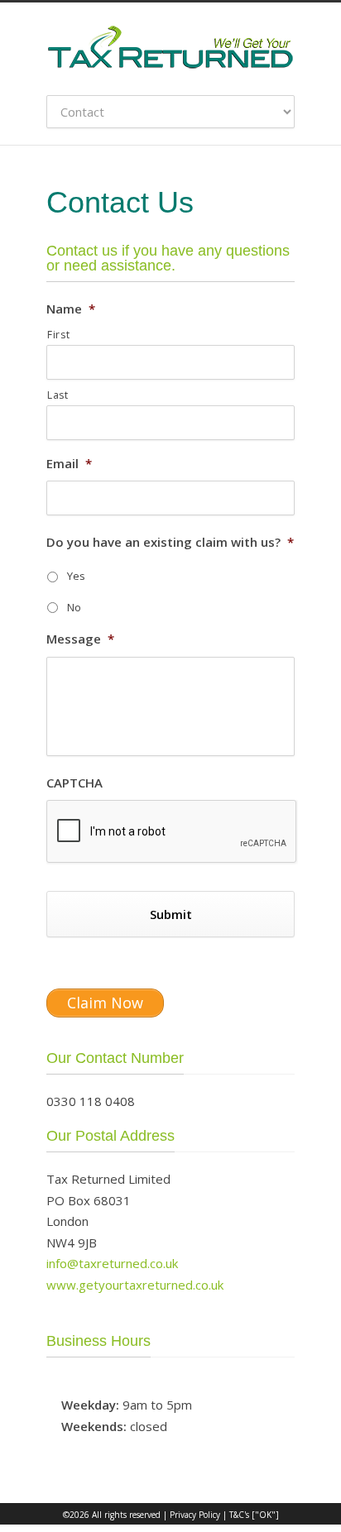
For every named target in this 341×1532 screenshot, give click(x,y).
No (74, 607)
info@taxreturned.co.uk (112, 1263)
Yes (76, 575)
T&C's (239, 1514)
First (58, 335)
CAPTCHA (74, 783)
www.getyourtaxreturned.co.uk (134, 1284)
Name (70, 309)
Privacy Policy (195, 1514)
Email (69, 464)
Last (58, 395)
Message (80, 639)
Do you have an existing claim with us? (170, 542)
